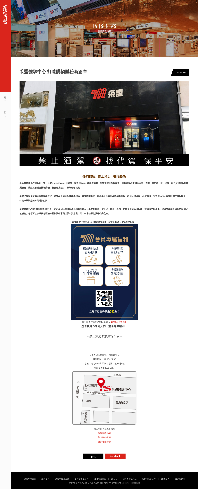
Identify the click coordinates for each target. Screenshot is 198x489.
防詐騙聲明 (180, 479)
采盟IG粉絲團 (104, 433)
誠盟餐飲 (45, 479)
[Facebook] (5, 112)
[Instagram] (5, 117)
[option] (104, 123)
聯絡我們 (165, 479)
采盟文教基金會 (62, 479)
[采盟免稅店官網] (5, 14)
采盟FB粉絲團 (104, 437)
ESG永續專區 (100, 479)
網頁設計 (126, 483)
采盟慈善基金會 (81, 479)
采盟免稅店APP (149, 479)
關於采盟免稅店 (130, 479)
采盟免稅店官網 (16, 8)
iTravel (114, 479)
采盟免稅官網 (104, 442)
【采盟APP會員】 (118, 321)
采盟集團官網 (30, 479)
